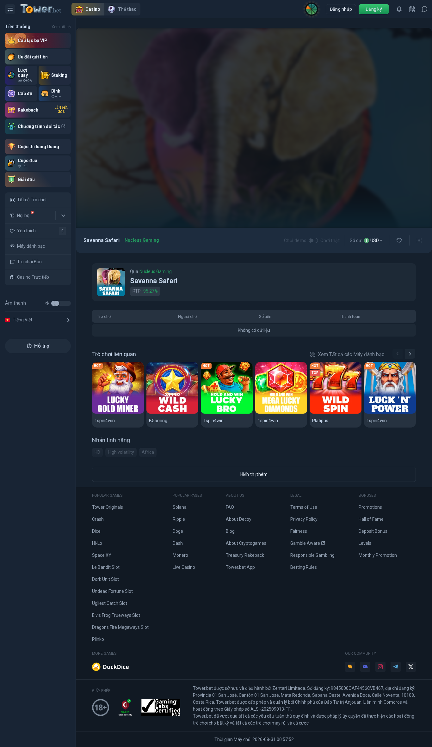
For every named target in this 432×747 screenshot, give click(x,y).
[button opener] (10, 9)
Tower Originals (107, 507)
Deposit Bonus (373, 531)
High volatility (121, 452)
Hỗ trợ (41, 346)
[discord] (365, 667)
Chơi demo (295, 240)
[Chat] (424, 9)
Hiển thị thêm (254, 474)
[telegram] (396, 667)
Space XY (101, 555)
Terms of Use (303, 507)
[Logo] (45, 9)
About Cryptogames (246, 543)
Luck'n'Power (383, 413)
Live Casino (184, 567)
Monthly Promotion (378, 555)
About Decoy (238, 519)
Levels (365, 543)
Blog (230, 531)
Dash (178, 543)
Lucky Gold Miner (115, 413)
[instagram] (380, 667)
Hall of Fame (371, 519)
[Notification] (399, 9)
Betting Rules (303, 567)
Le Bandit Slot (106, 567)
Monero (180, 555)
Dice (96, 531)
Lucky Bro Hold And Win (226, 413)
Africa (148, 452)
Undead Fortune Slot (112, 591)
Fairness (298, 531)
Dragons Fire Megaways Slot (120, 627)
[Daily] (412, 9)
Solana (180, 507)
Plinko (98, 639)
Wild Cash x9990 (168, 413)
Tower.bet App (240, 567)
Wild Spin (322, 413)
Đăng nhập (341, 9)
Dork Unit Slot (105, 579)
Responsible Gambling (312, 555)
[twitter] (411, 667)
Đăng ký (374, 9)
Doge (178, 531)
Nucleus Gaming (142, 240)
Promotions (370, 507)
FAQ (230, 507)
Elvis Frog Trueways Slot (116, 615)
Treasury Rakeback (245, 555)
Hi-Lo (97, 543)
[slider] (56, 303)
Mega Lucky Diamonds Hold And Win (281, 413)
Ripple (179, 519)
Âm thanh (15, 303)
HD (97, 452)
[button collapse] (63, 215)
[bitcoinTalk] (350, 667)
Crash (98, 519)
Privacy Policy (304, 519)
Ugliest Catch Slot (109, 603)
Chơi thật (330, 240)
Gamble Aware (305, 543)
